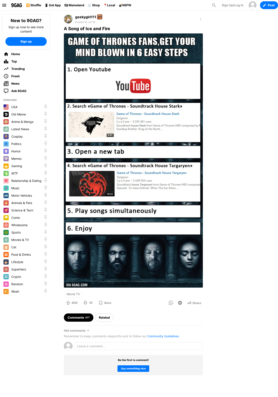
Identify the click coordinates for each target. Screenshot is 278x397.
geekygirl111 (85, 17)
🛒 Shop (94, 5)
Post (271, 5)
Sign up (26, 41)
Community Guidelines (163, 336)
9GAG (16, 5)
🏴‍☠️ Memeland (74, 5)
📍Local (109, 5)
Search (214, 5)
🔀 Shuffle (33, 5)
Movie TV (73, 294)
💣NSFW (125, 5)
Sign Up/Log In (232, 5)
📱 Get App (53, 5)
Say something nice (133, 368)
